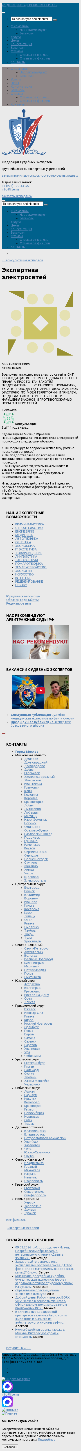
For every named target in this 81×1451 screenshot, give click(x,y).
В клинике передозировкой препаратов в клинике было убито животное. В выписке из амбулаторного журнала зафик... (41, 1317)
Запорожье (32, 1206)
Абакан (29, 1091)
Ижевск (30, 1009)
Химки (29, 869)
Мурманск (31, 966)
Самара (29, 1038)
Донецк (30, 1209)
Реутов (29, 848)
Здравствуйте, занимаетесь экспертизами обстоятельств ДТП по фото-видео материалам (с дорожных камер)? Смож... (44, 1267)
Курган (29, 1066)
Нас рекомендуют (33, 30)
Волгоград (32, 988)
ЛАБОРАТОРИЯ (26, 560)
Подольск (32, 837)
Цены (15, 40)
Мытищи (30, 816)
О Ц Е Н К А (23, 542)
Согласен (10, 1447)
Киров (29, 1020)
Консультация (21, 44)
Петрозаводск (35, 970)
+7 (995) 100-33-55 (15, 186)
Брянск (29, 891)
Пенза (28, 1030)
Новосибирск (34, 1113)
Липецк (29, 916)
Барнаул (30, 1095)
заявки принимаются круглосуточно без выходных (40, 175)
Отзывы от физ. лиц (35, 58)
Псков (28, 973)
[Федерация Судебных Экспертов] (24, 155)
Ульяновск (32, 1048)
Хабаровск (32, 1145)
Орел (28, 920)
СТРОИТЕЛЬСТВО (29, 528)
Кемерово (32, 1102)
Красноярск (32, 1106)
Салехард (31, 1070)
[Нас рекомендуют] (40, 642)
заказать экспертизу (17, 196)
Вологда (30, 955)
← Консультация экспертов (22, 260)
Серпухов (31, 855)
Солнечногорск (36, 859)
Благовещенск (35, 1131)
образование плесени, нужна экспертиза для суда (37, 1292)
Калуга (29, 905)
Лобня (29, 805)
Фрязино (31, 866)
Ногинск (30, 823)
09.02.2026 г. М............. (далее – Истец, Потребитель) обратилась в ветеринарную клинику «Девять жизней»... (42, 1253)
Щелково (31, 877)
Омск (28, 1120)
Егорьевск (32, 773)
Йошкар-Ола (33, 1013)
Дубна (29, 769)
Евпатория (32, 1188)
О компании (20, 26)
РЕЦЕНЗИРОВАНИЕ (29, 581)
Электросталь (35, 880)
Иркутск (30, 1098)
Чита (28, 1149)
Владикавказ (34, 1163)
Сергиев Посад (35, 852)
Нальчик (30, 1177)
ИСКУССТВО (24, 574)
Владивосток (34, 1134)
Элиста (29, 1002)
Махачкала (32, 1170)
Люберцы (31, 812)
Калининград (34, 963)
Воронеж (31, 898)
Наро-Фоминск (35, 819)
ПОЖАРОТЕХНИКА (29, 563)
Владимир (32, 895)
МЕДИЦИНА (24, 535)
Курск (28, 912)
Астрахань (32, 984)
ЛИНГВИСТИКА (26, 556)
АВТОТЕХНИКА (26, 538)
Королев (31, 798)
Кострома (31, 909)
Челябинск (32, 1084)
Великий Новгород (38, 959)
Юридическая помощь (23, 596)
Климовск (31, 787)
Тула (28, 937)
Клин (28, 791)
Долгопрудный (35, 762)
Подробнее (46, 1439)
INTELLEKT (23, 578)
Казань (29, 1016)
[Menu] (3, 12)
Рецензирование (19, 603)
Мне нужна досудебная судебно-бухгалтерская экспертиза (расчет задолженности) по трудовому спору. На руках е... (44, 1281)
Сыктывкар (32, 977)
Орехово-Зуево (36, 830)
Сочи (28, 998)
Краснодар (32, 991)
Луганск (30, 1213)
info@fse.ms (11, 189)
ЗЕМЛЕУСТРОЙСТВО (31, 567)
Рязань (29, 923)
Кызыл (29, 1109)
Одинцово (32, 827)
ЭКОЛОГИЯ (23, 571)
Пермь (29, 1034)
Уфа (27, 1052)
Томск (29, 1123)
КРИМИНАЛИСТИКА (29, 524)
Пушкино (31, 841)
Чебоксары (32, 1056)
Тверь (29, 934)
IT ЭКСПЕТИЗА (26, 549)
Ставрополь (33, 1181)
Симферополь (35, 1195)
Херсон (29, 1202)
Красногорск (33, 802)
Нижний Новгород (38, 1023)
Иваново (30, 902)
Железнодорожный (39, 776)
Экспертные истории (23, 1228)
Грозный (30, 1166)
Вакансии (27, 33)
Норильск (31, 1116)
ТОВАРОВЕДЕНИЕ (28, 553)
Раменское (32, 844)
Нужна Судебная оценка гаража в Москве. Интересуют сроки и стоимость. (40, 1333)
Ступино (30, 862)
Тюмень (30, 1077)
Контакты (18, 62)
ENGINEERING (24, 531)
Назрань (30, 1174)
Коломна (31, 794)
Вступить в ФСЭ (18, 1348)
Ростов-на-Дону (36, 995)
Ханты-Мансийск (36, 1081)
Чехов (29, 873)
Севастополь (34, 1191)
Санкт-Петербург (37, 948)
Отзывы (17, 51)
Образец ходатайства (22, 600)
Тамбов (30, 930)
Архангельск (33, 952)
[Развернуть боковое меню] (3, 733)
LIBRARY (21, 585)
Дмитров (31, 759)
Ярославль (32, 941)
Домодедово (34, 766)
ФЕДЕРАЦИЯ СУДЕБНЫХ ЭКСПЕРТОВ (29, 5)
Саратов (30, 1045)
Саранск (30, 1041)
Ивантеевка (33, 784)
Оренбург (31, 1027)
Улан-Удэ (31, 1141)
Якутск (29, 1156)
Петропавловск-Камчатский (45, 1138)
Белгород (32, 887)
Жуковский (32, 780)
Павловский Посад (38, 834)
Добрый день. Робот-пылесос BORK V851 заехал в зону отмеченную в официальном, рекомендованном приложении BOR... (42, 1303)
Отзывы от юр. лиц (34, 55)
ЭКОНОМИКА (25, 546)
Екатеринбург (34, 1063)
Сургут (29, 1073)
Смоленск (31, 927)
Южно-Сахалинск (37, 1152)
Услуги (16, 37)
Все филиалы (16, 1220)
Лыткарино (32, 809)
